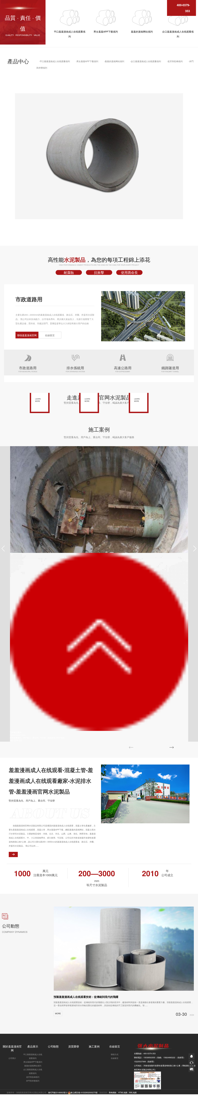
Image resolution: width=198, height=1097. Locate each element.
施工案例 (94, 1046)
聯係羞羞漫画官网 (27, 335)
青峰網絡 (112, 1092)
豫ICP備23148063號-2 (57, 1092)
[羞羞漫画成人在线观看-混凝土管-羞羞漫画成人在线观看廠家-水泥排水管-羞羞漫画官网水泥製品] (21, 5)
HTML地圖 (122, 1092)
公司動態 (53, 1046)
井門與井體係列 (32, 1080)
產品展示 (32, 1046)
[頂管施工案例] (99, 499)
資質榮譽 (73, 1046)
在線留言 (50, 335)
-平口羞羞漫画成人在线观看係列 (54, 61)
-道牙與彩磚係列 (175, 61)
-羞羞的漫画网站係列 (114, 61)
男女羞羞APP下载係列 (32, 1062)
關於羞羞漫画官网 (12, 1048)
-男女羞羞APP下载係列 (87, 61)
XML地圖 (133, 1092)
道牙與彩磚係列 (32, 1077)
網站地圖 (4, 1095)
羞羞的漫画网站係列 (32, 1065)
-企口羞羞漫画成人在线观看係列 (145, 61)
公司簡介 (12, 1058)
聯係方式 (114, 1054)
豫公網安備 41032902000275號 (84, 1092)
